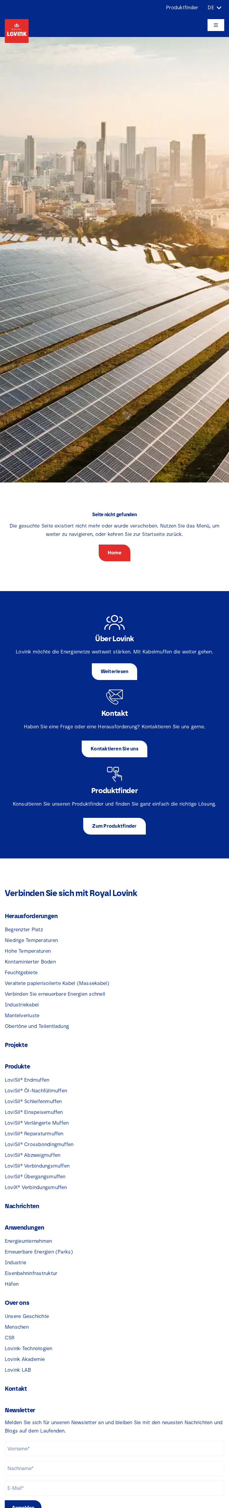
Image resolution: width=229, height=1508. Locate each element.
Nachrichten (22, 1206)
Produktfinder (182, 7)
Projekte (16, 1044)
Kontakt (16, 1388)
